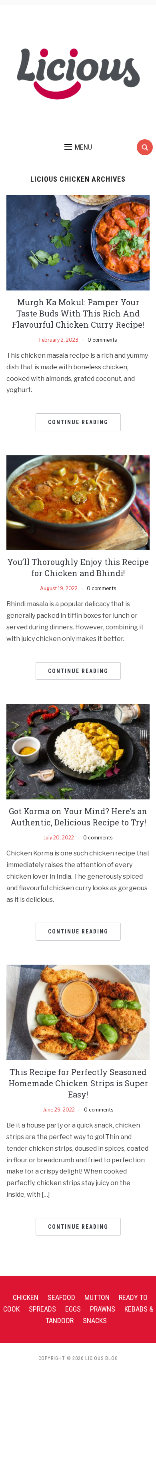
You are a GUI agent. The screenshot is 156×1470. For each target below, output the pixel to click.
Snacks (95, 1320)
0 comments (102, 340)
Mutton (97, 1297)
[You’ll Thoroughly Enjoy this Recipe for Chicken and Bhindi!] (78, 502)
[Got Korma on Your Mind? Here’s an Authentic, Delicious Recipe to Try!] (78, 751)
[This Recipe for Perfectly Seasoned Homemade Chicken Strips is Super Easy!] (78, 1012)
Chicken (25, 1297)
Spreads (42, 1309)
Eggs (73, 1309)
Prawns (102, 1309)
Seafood (61, 1297)
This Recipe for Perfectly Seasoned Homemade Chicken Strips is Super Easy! (78, 1083)
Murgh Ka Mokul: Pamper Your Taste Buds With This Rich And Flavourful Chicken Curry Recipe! (78, 313)
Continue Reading (78, 422)
